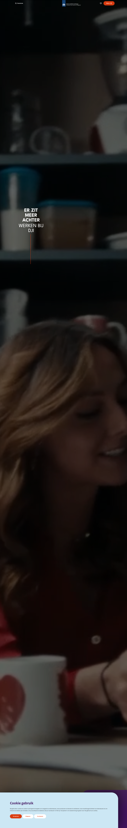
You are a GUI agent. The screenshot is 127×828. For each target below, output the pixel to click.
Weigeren (27, 816)
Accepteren (16, 816)
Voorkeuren (40, 816)
